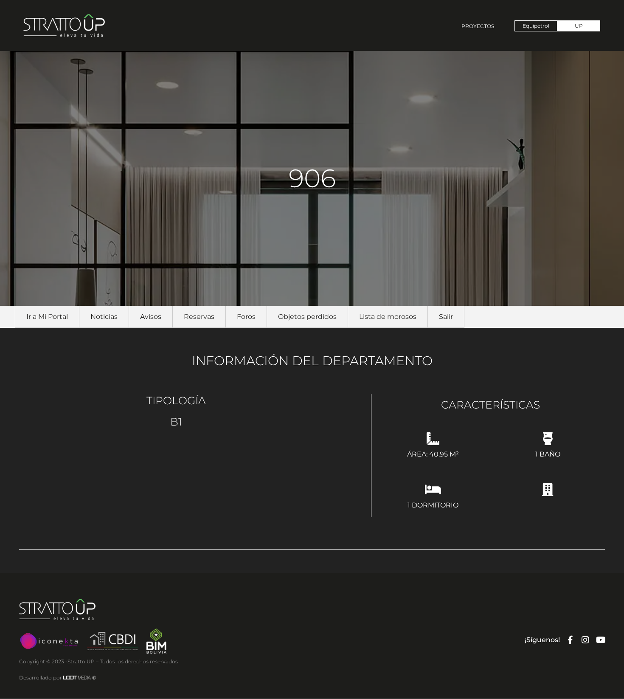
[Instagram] (585, 640)
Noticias (104, 317)
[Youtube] (600, 640)
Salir (446, 317)
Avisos (150, 317)
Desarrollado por (57, 677)
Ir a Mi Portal (47, 317)
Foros (246, 317)
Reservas (199, 317)
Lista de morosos (387, 317)
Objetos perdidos (307, 317)
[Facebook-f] (570, 640)
